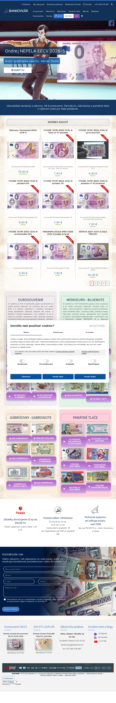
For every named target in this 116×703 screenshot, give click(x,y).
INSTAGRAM (102, 637)
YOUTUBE (102, 641)
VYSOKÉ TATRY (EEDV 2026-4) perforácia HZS (93, 131)
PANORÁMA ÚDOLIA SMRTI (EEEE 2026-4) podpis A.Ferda (58, 232)
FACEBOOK (103, 634)
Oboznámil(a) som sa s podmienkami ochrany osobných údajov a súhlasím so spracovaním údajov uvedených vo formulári (36, 600)
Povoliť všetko (90, 377)
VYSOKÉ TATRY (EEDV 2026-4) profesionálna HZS (23, 232)
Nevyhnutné (22, 364)
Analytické (70, 364)
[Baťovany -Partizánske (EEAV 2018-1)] (23, 150)
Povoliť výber (58, 377)
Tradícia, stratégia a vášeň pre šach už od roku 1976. (41, 61)
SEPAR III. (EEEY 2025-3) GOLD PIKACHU (93, 232)
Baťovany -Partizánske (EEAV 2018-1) (23, 131)
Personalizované (46, 364)
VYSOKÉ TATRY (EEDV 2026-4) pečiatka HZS (23, 182)
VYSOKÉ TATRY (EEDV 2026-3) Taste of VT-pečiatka (58, 131)
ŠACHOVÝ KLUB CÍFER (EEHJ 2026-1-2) (45, 50)
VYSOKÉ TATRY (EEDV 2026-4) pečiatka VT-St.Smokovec (93, 182)
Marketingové (93, 364)
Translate (18, 684)
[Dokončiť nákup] (82, 16)
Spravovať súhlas (70, 675)
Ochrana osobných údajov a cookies (90, 352)
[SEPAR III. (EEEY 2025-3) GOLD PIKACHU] (93, 251)
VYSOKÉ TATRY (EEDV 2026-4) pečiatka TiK (58, 182)
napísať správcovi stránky (94, 673)
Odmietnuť (26, 377)
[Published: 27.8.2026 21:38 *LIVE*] (21, 673)
